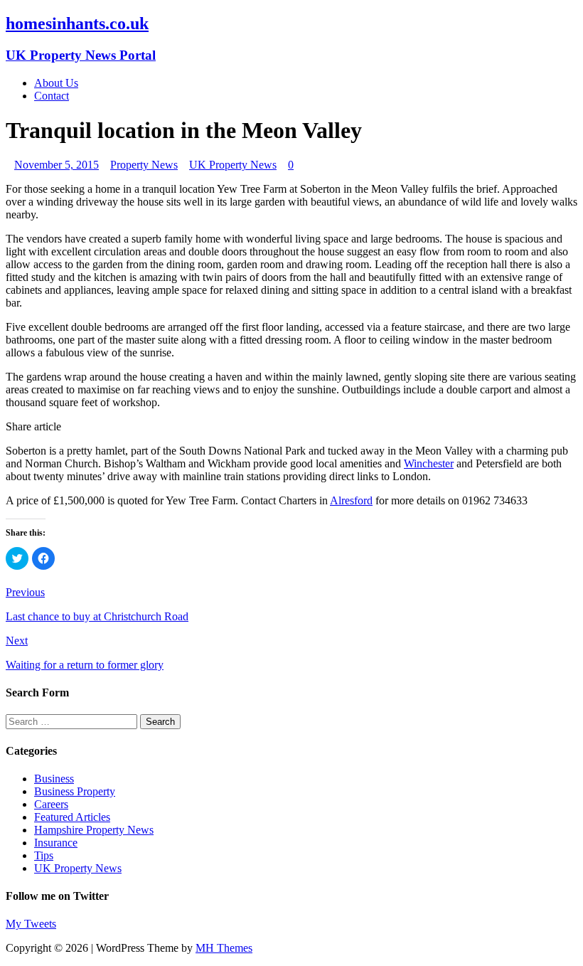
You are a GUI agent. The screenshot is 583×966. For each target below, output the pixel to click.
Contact (51, 96)
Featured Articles (72, 817)
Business (54, 779)
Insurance (55, 843)
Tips (43, 855)
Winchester (429, 463)
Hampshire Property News (94, 830)
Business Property (74, 791)
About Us (56, 83)
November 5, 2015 (56, 165)
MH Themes (224, 948)
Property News (144, 165)
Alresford (351, 500)
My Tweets (31, 924)
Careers (51, 804)
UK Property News (233, 165)
